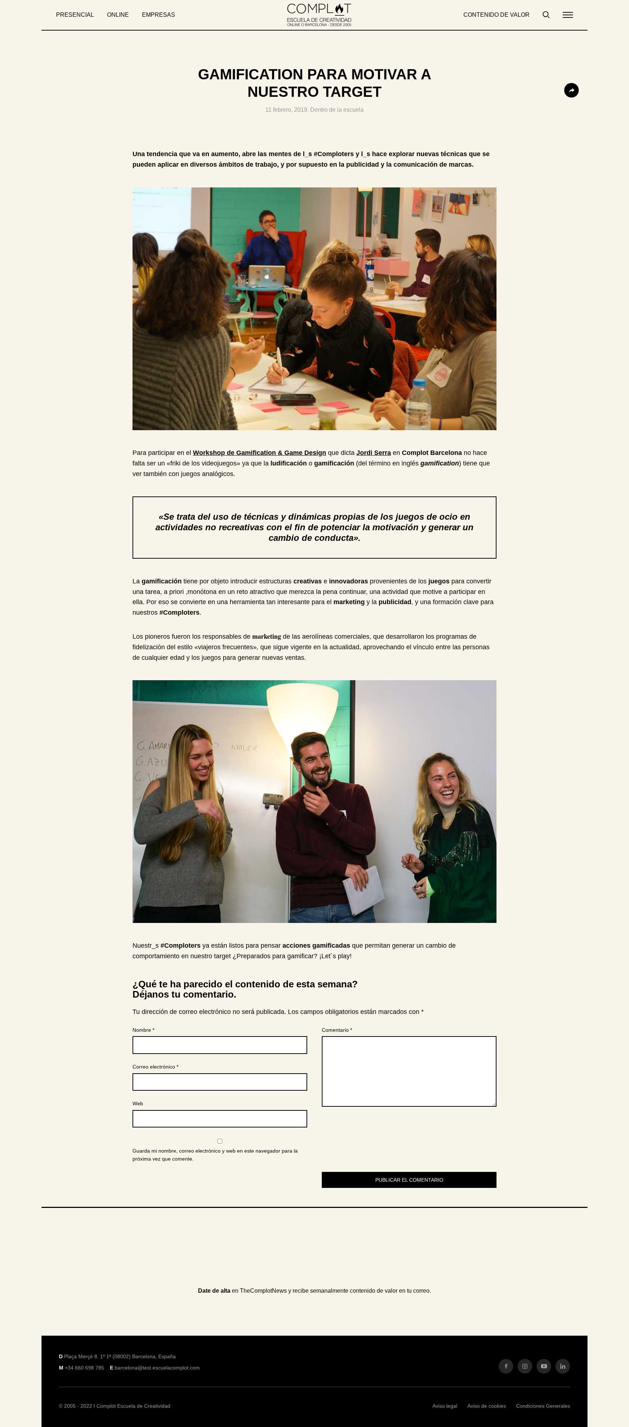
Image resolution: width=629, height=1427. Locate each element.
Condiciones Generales (543, 1406)
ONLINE (118, 15)
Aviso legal (444, 1406)
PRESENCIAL (75, 15)
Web (137, 1103)
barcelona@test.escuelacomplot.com (157, 1368)
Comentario (337, 1030)
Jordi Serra (373, 452)
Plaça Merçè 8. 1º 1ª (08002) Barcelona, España (120, 1356)
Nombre (143, 1030)
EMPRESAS (158, 15)
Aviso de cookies (486, 1406)
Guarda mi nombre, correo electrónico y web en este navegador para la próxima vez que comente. (215, 1155)
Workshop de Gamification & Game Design (259, 452)
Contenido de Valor (496, 15)
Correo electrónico (155, 1067)
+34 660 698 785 (84, 1368)
